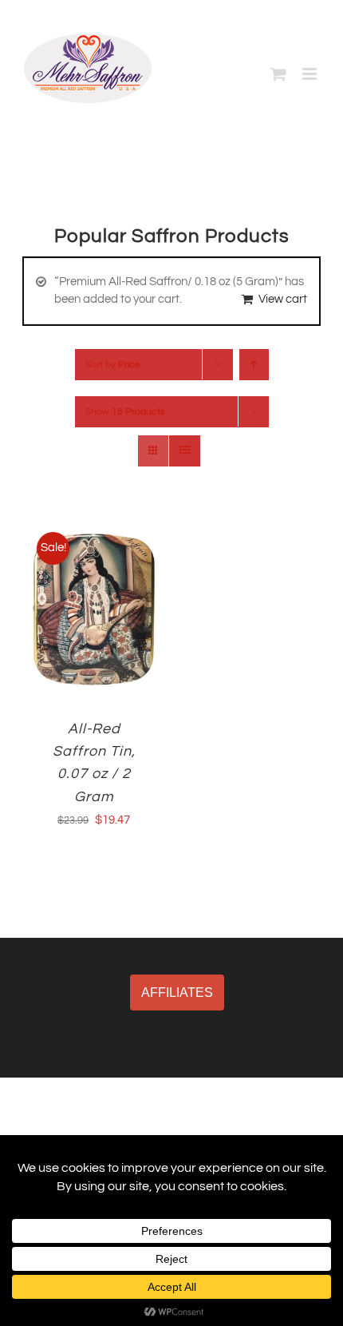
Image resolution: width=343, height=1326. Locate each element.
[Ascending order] (254, 364)
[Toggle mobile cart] (278, 74)
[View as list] (184, 450)
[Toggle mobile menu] (310, 74)
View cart (282, 299)
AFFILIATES (177, 992)
